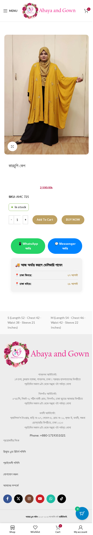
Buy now (73, 219)
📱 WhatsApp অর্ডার (28, 246)
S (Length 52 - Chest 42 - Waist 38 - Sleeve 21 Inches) (24, 322)
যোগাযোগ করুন (10, 474)
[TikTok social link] (61, 498)
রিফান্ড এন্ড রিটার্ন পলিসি (14, 451)
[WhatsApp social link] (50, 498)
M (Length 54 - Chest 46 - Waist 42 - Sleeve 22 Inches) (68, 322)
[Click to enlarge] (12, 146)
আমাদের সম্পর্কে (11, 485)
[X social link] (18, 498)
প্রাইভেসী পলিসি (11, 463)
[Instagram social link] (29, 498)
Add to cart (45, 219)
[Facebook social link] (7, 498)
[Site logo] (49, 10)
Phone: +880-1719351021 (48, 435)
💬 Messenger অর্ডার (65, 246)
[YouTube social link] (40, 498)
